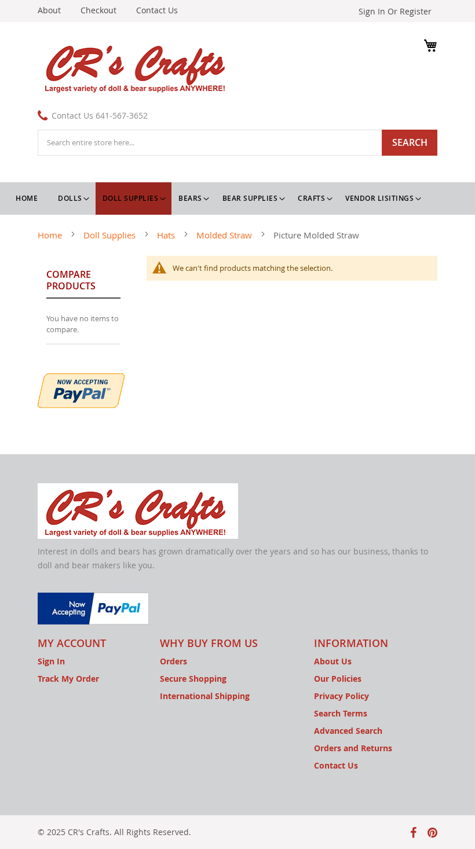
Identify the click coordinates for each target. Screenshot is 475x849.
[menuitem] (73, 198)
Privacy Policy (341, 695)
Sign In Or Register (395, 11)
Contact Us (157, 10)
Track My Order (68, 678)
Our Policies (337, 678)
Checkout (98, 10)
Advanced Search (348, 730)
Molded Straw (225, 235)
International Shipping (205, 695)
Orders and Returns (353, 748)
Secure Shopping (193, 678)
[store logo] (137, 67)
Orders (173, 661)
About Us (333, 661)
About (49, 10)
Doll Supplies (110, 235)
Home (51, 235)
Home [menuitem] (27, 198)
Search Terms (340, 713)
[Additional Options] (81, 389)
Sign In (51, 661)
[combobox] (237, 143)
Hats (167, 235)
